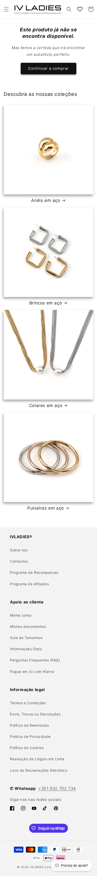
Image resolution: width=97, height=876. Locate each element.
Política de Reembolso (29, 725)
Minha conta (21, 615)
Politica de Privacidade (30, 736)
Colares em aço (45, 405)
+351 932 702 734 (57, 788)
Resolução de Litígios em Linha (37, 759)
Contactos (19, 561)
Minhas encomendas (28, 626)
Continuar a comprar (48, 68)
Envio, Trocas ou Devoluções (35, 714)
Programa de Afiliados (29, 584)
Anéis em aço (45, 200)
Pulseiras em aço (45, 508)
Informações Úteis (26, 649)
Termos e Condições (28, 703)
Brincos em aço (45, 302)
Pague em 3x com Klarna (32, 671)
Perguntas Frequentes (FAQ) (35, 660)
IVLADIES (37, 867)
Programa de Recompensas (34, 572)
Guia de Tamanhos (26, 638)
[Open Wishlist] (79, 9)
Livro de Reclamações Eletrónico (38, 770)
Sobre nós (19, 550)
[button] (6, 9)
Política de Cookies (27, 748)
